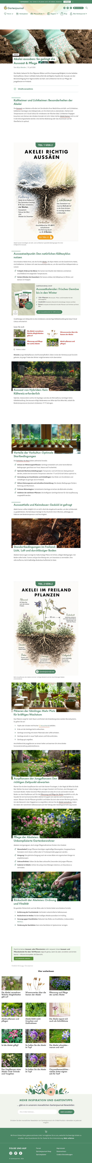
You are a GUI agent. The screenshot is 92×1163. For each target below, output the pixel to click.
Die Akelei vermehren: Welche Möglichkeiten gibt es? (35, 333)
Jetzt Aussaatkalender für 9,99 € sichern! (49, 312)
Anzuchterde (45, 726)
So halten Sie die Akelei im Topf (35, 1046)
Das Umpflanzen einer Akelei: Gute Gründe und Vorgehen (11, 1071)
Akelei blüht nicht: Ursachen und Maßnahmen (33, 1020)
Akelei (44, 262)
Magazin (53, 14)
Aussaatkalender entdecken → (23, 958)
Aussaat (19, 108)
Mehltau (20, 922)
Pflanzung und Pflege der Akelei (52, 794)
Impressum (61, 1148)
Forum (9, 14)
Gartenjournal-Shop (43, 1151)
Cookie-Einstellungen (65, 1155)
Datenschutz (61, 1151)
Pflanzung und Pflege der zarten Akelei (58, 993)
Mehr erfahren (69, 1138)
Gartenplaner (23, 14)
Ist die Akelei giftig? (10, 1045)
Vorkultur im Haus (23, 461)
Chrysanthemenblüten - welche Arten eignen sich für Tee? (59, 1071)
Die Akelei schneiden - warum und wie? (59, 1046)
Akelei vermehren (65, 802)
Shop (65, 14)
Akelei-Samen (65, 116)
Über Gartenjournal (79, 14)
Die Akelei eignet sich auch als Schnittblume (58, 1019)
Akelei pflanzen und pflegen (10, 1019)
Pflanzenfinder (38, 14)
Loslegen (67, 1)
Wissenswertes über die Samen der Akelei (35, 993)
